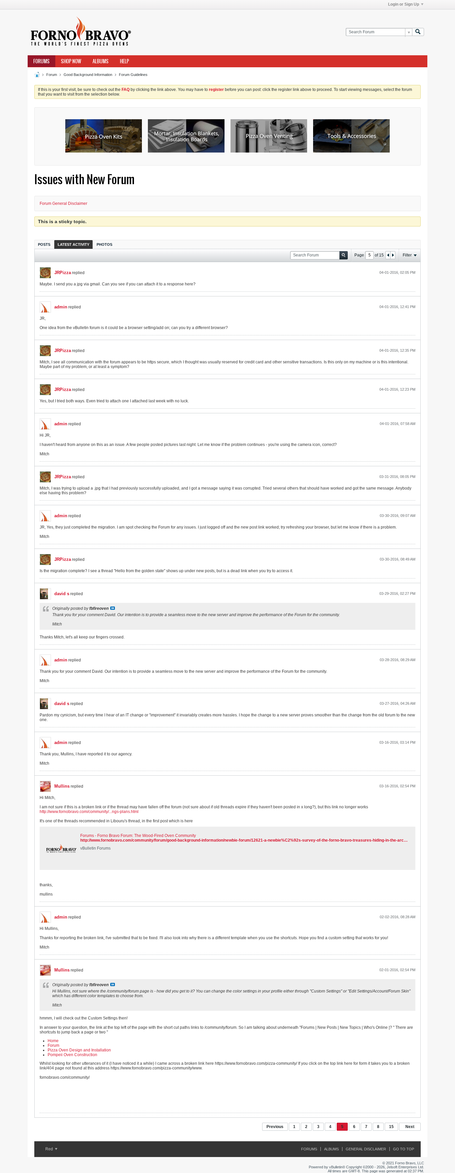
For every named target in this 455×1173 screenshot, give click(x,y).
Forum (51, 75)
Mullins (62, 786)
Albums (101, 61)
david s (61, 593)
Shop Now (71, 61)
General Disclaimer (366, 1149)
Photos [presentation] (104, 244)
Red (49, 1149)
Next (409, 1126)
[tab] (44, 244)
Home (53, 1040)
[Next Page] (392, 255)
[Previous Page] (388, 255)
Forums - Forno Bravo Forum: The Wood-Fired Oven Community (138, 835)
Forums (41, 61)
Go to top (403, 1149)
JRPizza (62, 272)
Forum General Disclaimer (63, 203)
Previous (274, 1126)
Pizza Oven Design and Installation (79, 1050)
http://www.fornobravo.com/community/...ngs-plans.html (89, 811)
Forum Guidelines (133, 75)
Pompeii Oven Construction (72, 1054)
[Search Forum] (418, 32)
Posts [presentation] (44, 244)
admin (60, 306)
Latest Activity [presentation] (73, 244)
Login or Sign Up (403, 4)
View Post (112, 608)
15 (391, 1126)
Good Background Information (88, 75)
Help (124, 61)
